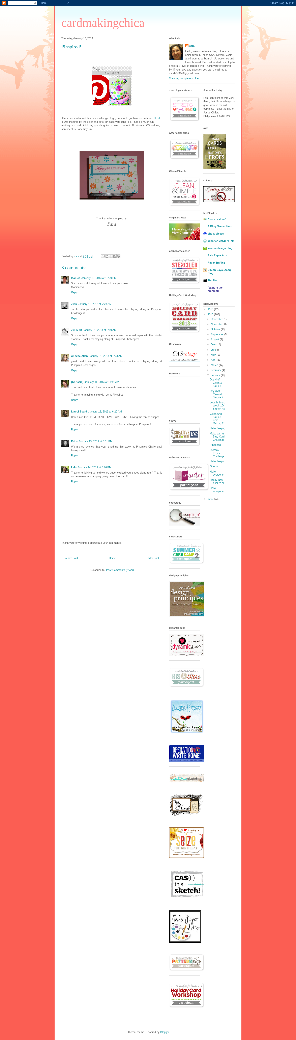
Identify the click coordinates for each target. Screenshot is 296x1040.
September (217, 334)
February (216, 370)
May (214, 354)
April (214, 359)
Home (112, 558)
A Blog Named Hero (220, 226)
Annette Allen (79, 355)
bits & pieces (216, 233)
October (216, 329)
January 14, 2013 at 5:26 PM (94, 467)
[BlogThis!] (107, 256)
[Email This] (103, 256)
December (217, 319)
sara (192, 45)
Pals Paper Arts (217, 255)
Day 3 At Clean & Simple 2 (216, 394)
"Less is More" (217, 219)
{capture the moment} (215, 289)
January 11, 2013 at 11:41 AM (102, 381)
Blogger (164, 1032)
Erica (74, 441)
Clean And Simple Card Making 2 (217, 418)
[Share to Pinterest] (118, 256)
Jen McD (76, 329)
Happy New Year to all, (217, 481)
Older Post (153, 558)
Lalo (74, 467)
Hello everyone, (217, 473)
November (217, 324)
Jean (74, 303)
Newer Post (71, 558)
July (213, 344)
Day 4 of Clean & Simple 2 (216, 382)
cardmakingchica (103, 22)
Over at (214, 466)
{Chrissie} (77, 381)
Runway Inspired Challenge (217, 453)
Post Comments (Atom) (120, 569)
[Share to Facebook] (115, 256)
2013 (211, 314)
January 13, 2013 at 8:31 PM (95, 441)
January (216, 375)
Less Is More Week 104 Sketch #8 (217, 405)
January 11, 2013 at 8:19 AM (99, 329)
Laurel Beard (79, 411)
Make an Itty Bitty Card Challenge (217, 436)
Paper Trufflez (216, 262)
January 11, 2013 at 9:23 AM (105, 355)
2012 (211, 498)
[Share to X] (111, 256)
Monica (75, 277)
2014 (211, 309)
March (215, 365)
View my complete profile (184, 78)
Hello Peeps (217, 461)
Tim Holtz (214, 280)
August (215, 339)
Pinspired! (215, 444)
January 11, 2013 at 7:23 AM (95, 303)
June (214, 349)
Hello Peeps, (217, 428)
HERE (157, 118)
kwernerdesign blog (220, 248)
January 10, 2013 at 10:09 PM (98, 277)
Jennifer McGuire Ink (221, 240)
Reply (74, 292)
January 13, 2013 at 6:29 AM (105, 411)
